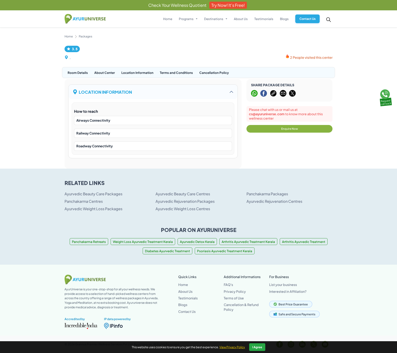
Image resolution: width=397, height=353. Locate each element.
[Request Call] (385, 97)
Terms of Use (234, 298)
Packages (85, 36)
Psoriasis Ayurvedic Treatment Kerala (224, 251)
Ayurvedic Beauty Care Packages (93, 193)
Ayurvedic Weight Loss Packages (93, 208)
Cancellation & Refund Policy (241, 307)
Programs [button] (186, 19)
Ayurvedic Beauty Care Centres (182, 193)
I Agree (257, 347)
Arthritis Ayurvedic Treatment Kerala (248, 242)
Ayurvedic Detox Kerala (197, 242)
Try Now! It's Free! (228, 5)
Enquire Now (289, 128)
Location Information (137, 72)
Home (167, 19)
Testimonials (263, 19)
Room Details (78, 72)
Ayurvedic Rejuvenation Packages (185, 201)
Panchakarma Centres (84, 201)
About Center (104, 72)
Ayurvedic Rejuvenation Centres (274, 201)
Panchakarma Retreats (89, 242)
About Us (241, 19)
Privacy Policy (235, 291)
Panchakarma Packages (267, 193)
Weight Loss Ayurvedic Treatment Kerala (143, 242)
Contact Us (307, 18)
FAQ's (228, 284)
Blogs (284, 19)
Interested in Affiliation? (287, 291)
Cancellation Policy (214, 72)
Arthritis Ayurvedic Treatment (303, 242)
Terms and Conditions (176, 72)
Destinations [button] (214, 19)
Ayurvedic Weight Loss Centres (182, 208)
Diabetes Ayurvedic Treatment (167, 251)
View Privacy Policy (232, 347)
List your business (283, 284)
